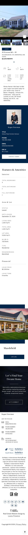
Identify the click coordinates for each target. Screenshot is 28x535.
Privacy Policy (21, 524)
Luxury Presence (14, 516)
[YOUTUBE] (22, 501)
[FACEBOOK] (5, 501)
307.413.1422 (8, 433)
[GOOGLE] (12, 505)
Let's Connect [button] (14, 402)
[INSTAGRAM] (8, 501)
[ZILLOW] (15, 505)
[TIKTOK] (15, 501)
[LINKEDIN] (12, 501)
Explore (14, 356)
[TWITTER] (19, 501)
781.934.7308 (6, 140)
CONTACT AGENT (14, 156)
